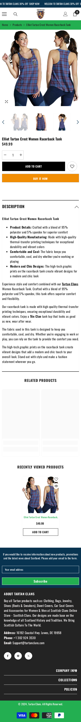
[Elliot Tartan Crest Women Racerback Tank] (40, 494)
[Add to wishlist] (72, 166)
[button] (3, 122)
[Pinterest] (18, 656)
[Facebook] (7, 656)
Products (17, 25)
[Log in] (65, 14)
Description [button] (13, 206)
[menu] (4, 14)
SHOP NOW (34, 4)
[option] (40, 68)
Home (5, 25)
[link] (20, 443)
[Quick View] (56, 486)
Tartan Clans (34, 704)
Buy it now (40, 179)
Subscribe (40, 581)
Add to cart (33, 166)
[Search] (15, 14)
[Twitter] (28, 656)
